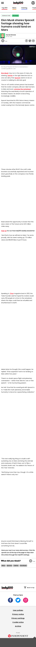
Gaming (24, 8)
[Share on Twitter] (30, 40)
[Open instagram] (25, 600)
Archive (18, 626)
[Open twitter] (18, 600)
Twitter (10, 76)
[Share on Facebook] (26, 40)
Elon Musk (15, 15)
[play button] (18, 55)
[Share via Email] (33, 40)
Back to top (30, 587)
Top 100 (4, 8)
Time (11, 293)
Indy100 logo (18, 2)
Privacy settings (18, 618)
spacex (9, 565)
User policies (18, 610)
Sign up (4, 231)
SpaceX (17, 78)
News (14, 8)
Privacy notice (18, 614)
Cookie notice (18, 622)
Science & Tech (6, 15)
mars (3, 565)
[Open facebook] (10, 600)
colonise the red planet (22, 89)
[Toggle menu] (3, 3)
